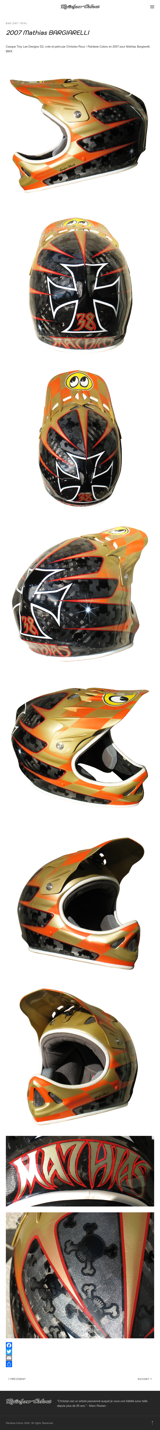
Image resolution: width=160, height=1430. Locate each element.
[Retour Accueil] (80, 7)
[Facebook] (80, 1345)
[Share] (80, 1364)
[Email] (80, 1358)
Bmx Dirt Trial (16, 23)
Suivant (144, 1379)
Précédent (18, 1379)
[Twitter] (80, 1351)
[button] (152, 7)
